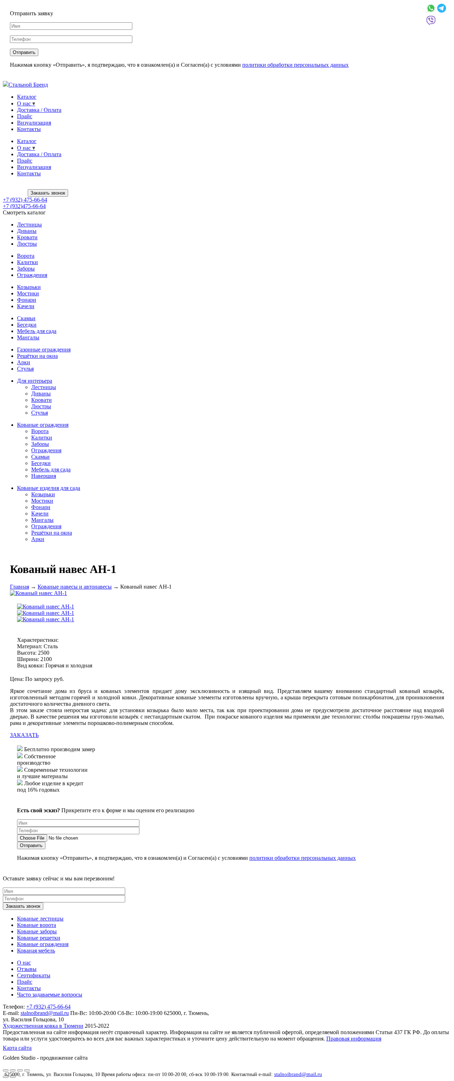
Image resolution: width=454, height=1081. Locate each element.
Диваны (27, 231)
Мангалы (28, 337)
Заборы (26, 269)
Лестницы (29, 225)
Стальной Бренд (28, 85)
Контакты (29, 129)
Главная (19, 587)
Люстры (27, 244)
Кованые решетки (38, 938)
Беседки (27, 325)
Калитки (27, 262)
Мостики (28, 293)
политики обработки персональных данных (295, 65)
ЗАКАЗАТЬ (24, 735)
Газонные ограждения (44, 349)
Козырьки (29, 287)
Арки (23, 362)
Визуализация (34, 123)
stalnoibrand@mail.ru (298, 1074)
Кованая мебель (36, 951)
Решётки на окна (37, 356)
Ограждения (32, 275)
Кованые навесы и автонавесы (75, 587)
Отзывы (27, 969)
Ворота (25, 256)
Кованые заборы (37, 931)
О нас (24, 103)
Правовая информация (353, 1039)
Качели (25, 306)
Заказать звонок (48, 193)
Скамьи (26, 318)
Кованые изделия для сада (48, 488)
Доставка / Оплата (39, 110)
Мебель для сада (36, 331)
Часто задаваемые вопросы (49, 995)
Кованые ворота (36, 925)
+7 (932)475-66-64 (24, 206)
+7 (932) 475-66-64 (25, 200)
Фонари (26, 300)
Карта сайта (17, 1048)
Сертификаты (33, 975)
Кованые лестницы (40, 919)
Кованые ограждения (42, 425)
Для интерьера (34, 381)
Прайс (24, 116)
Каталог (27, 97)
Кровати (27, 237)
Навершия (43, 476)
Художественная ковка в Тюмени (43, 1026)
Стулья (25, 369)
